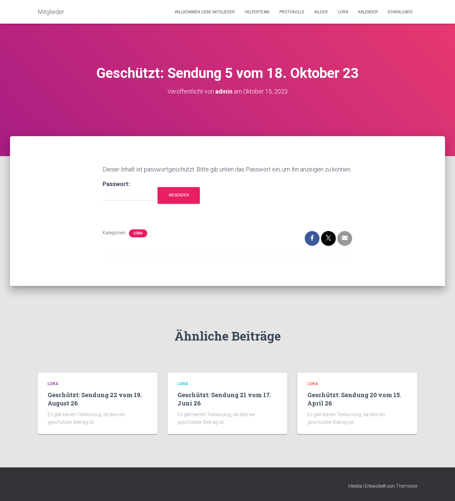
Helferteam (257, 12)
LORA (343, 12)
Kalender (368, 12)
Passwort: (116, 183)
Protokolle (291, 12)
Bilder (321, 12)
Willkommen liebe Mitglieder (205, 12)
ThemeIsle (406, 486)
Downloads (400, 12)
